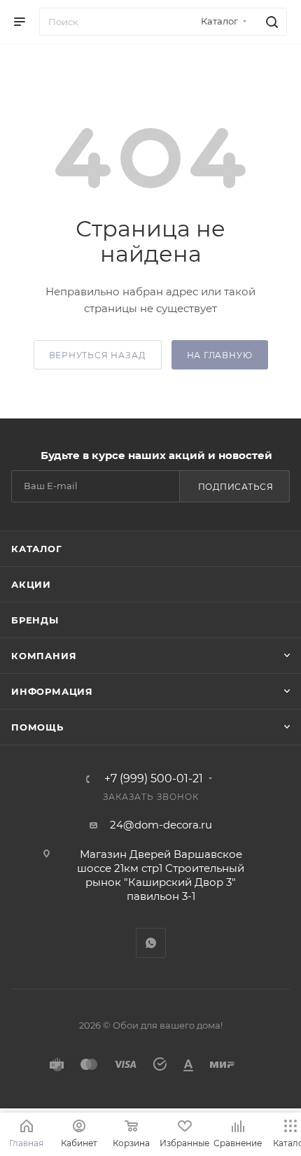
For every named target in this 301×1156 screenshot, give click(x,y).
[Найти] (270, 22)
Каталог (36, 548)
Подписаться (236, 486)
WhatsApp (151, 943)
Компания (43, 655)
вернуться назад (97, 355)
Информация (52, 691)
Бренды (35, 620)
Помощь (37, 727)
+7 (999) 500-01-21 (153, 778)
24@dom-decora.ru (161, 824)
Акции (31, 584)
